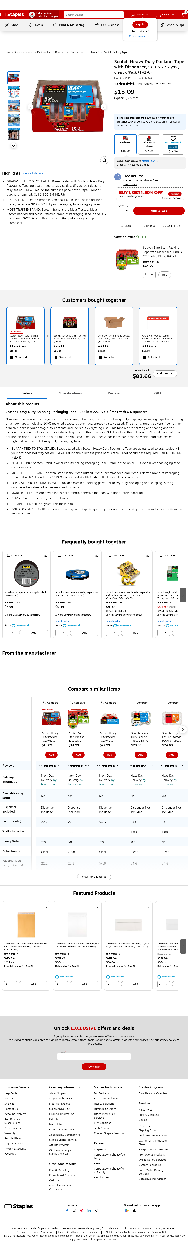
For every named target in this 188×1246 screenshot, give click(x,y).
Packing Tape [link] (78, 52)
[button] (120, 14)
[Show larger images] (104, 160)
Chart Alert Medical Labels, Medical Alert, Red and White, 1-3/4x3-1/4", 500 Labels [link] (157, 338)
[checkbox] (25, 357)
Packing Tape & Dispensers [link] (52, 52)
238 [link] (120, 602)
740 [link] (69, 602)
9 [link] (119, 954)
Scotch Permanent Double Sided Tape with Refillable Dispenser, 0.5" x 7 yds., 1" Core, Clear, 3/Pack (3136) (128, 595)
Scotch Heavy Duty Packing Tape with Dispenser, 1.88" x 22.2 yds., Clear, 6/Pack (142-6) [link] (24, 338)
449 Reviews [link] (145, 84)
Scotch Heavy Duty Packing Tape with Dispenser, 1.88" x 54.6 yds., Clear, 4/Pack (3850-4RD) (109, 737)
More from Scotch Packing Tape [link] (109, 52)
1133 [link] (150, 765)
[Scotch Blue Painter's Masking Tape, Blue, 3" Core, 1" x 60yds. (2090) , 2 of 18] (77, 575)
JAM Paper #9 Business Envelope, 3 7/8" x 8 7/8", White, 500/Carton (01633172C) (127, 945)
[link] (44, 14)
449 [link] (24, 346)
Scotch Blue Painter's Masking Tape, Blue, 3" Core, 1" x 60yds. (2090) (76, 594)
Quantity (123, 205)
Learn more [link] (133, 126)
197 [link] (68, 346)
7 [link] (17, 954)
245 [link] (181, 765)
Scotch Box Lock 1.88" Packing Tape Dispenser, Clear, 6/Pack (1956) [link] (70, 338)
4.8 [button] (116, 84)
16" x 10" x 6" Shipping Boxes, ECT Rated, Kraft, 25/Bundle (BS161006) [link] (114, 338)
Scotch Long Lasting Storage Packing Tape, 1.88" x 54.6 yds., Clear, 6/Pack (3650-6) (171, 737)
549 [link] (157, 262)
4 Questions (163, 84)
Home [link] (7, 52)
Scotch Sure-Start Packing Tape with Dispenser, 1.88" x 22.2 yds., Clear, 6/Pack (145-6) (162, 252)
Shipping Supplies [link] (24, 52)
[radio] (125, 144)
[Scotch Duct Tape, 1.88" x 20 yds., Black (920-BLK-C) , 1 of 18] (26, 575)
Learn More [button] (130, 184)
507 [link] (171, 602)
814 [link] (119, 765)
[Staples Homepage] (12, 15)
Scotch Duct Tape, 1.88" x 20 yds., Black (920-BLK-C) (25, 594)
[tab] (27, 393)
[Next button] (14, 146)
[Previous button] (30, 107)
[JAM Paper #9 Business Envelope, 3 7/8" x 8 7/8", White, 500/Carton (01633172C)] (128, 926)
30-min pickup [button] (62, 621)
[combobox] (94, 14)
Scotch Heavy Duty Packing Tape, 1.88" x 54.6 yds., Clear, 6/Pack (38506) (139, 737)
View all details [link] (32, 173)
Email (62, 1052)
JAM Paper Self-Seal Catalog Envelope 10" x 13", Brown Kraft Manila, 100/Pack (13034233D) (26, 946)
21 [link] (112, 346)
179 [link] (18, 602)
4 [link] (155, 346)
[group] (26, 594)
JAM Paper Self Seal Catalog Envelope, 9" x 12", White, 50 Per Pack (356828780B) (77, 945)
